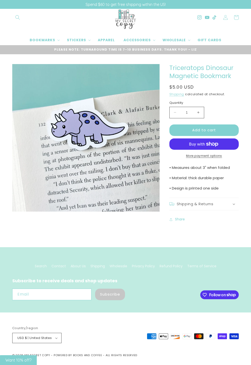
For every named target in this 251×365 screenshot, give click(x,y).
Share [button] (180, 219)
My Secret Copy (37, 355)
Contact (58, 266)
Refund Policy (171, 266)
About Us (78, 266)
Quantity (176, 102)
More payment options (204, 156)
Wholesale (118, 266)
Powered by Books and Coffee (78, 355)
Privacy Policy (143, 266)
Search (41, 266)
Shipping (176, 94)
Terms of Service (201, 266)
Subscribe (110, 294)
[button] (17, 17)
